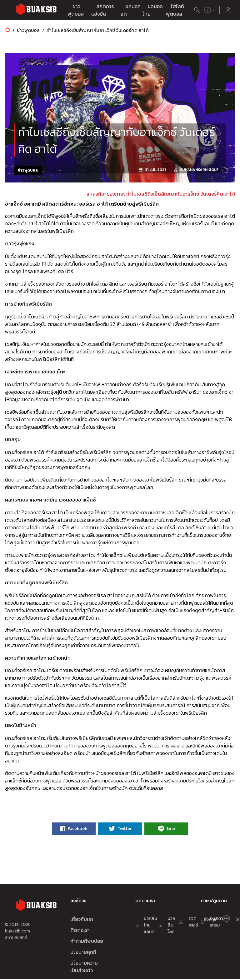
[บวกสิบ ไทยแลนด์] (207, 10)
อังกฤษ (210, 919)
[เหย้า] (7, 30)
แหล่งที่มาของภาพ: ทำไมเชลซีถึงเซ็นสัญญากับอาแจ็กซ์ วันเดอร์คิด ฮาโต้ (161, 193)
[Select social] (210, 10)
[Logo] (36, 10)
